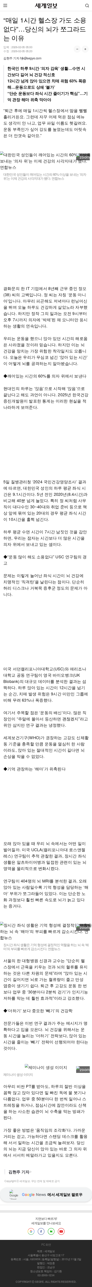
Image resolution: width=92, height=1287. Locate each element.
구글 (31, 1231)
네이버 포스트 (51, 1231)
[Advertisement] (46, 233)
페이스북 (41, 1231)
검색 (87, 5)
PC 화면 (46, 1244)
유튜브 (61, 1231)
